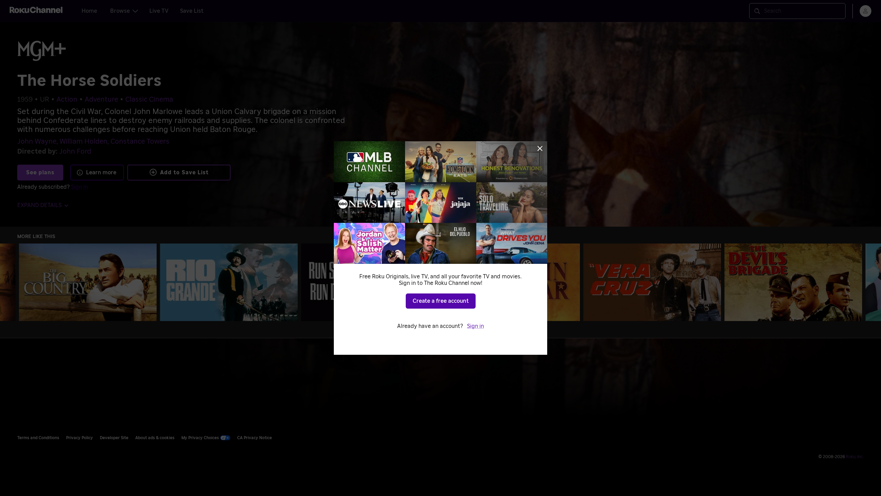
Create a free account (441, 301)
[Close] (539, 148)
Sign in (475, 326)
